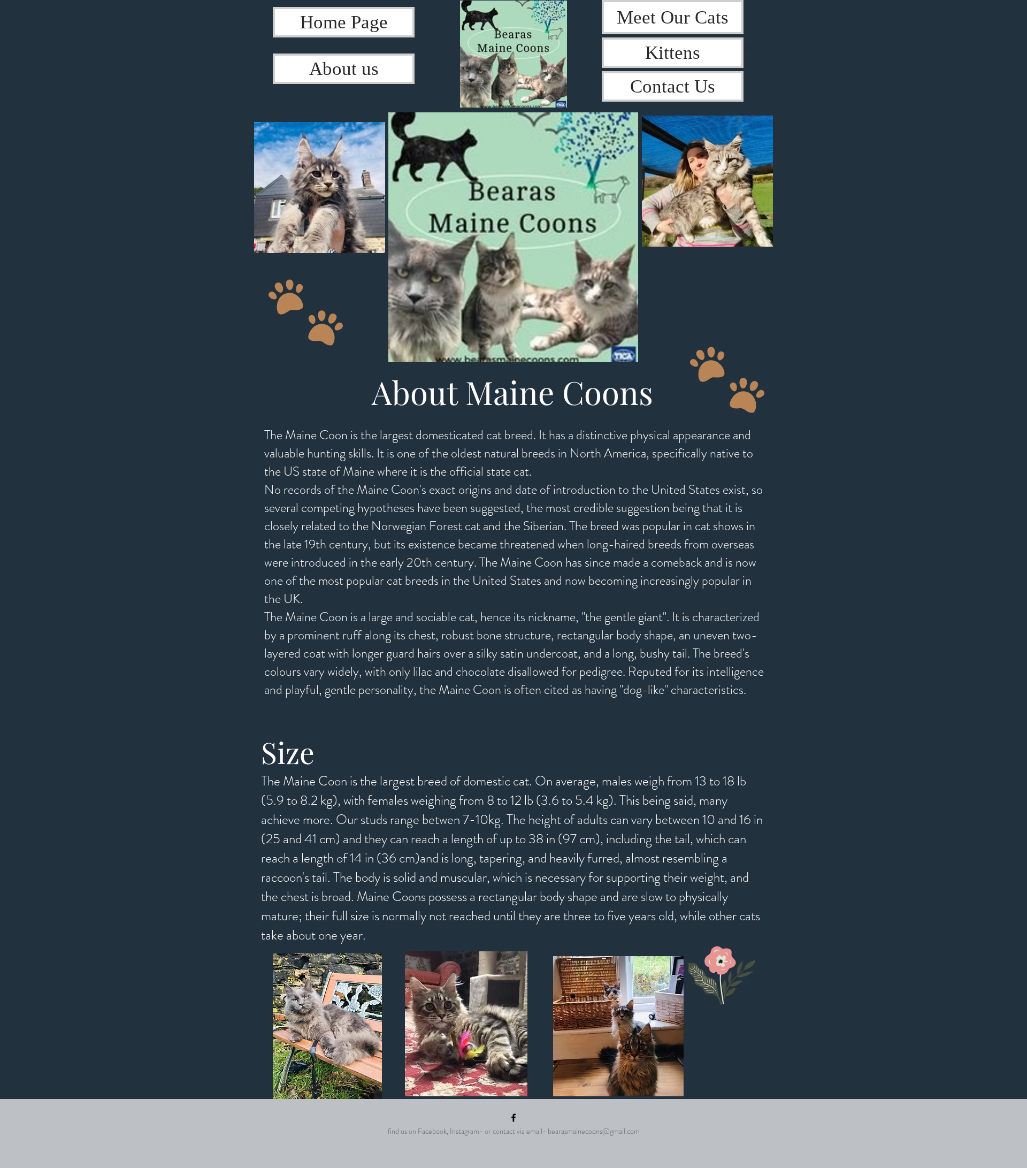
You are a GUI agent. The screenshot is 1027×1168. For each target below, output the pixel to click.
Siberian (543, 526)
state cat (507, 471)
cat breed (509, 435)
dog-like (643, 690)
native (725, 453)
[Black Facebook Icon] (513, 1117)
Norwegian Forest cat (425, 526)
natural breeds (519, 453)
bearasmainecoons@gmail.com (594, 1131)
